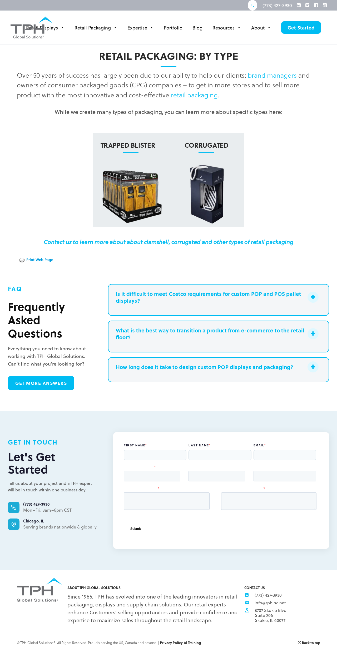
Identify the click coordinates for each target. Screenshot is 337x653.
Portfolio (173, 27)
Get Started (301, 27)
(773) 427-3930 (277, 5)
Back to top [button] (310, 642)
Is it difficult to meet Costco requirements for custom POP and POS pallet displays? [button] (208, 297)
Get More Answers (41, 383)
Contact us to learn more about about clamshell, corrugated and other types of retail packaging (168, 241)
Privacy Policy (171, 642)
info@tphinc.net (270, 603)
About (258, 27)
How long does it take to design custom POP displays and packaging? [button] (204, 367)
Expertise (137, 27)
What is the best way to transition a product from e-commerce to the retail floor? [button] (210, 333)
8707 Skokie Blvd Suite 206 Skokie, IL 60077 (270, 615)
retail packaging (194, 94)
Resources (223, 27)
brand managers (272, 75)
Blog (197, 27)
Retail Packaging (93, 27)
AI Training (192, 642)
